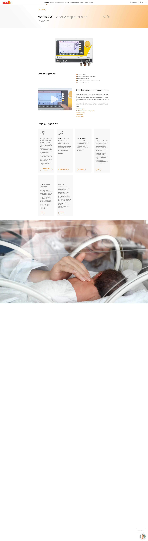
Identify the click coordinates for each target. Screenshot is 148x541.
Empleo (81, 2)
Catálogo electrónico (59, 2)
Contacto (91, 2)
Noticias (86, 2)
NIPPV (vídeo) (80, 114)
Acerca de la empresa (74, 2)
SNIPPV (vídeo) (80, 116)
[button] (133, 2)
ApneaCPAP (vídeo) (81, 109)
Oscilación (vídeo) (81, 112)
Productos (46, 2)
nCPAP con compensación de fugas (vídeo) (86, 110)
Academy (67, 2)
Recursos (52, 2)
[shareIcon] (104, 16)
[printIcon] (108, 16)
